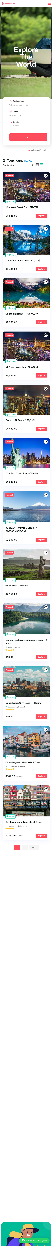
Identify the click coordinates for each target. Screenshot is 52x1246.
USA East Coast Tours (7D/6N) (21, 473)
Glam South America (16, 585)
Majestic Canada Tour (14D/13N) (22, 260)
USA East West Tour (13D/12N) (21, 366)
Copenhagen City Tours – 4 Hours (23, 702)
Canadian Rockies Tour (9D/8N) (22, 313)
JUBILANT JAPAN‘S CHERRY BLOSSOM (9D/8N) (21, 529)
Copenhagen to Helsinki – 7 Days (22, 762)
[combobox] (28, 105)
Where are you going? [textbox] (18, 105)
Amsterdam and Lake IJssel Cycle (23, 822)
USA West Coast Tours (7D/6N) (21, 207)
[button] (34, 1240)
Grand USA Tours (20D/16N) (20, 420)
